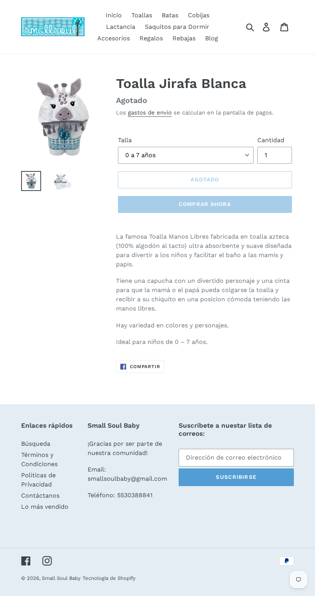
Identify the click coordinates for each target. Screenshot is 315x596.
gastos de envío (150, 112)
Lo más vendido (44, 506)
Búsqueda (35, 443)
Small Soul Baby (61, 578)
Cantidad (270, 140)
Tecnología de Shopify (109, 578)
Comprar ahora (205, 204)
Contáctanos (40, 495)
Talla (125, 140)
